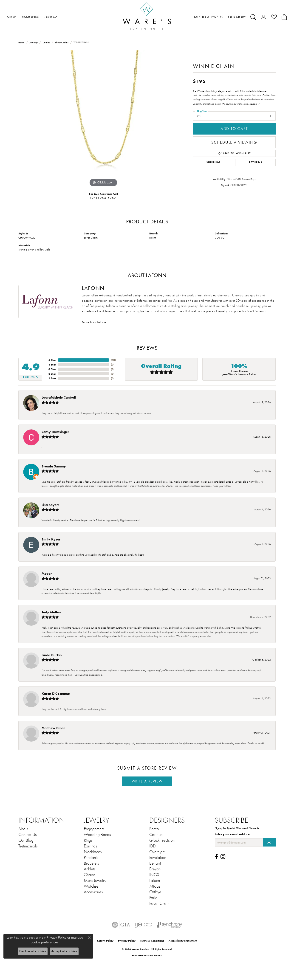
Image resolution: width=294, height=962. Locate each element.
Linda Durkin (52, 655)
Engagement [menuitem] (94, 828)
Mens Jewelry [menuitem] (95, 880)
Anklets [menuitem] (89, 869)
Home (21, 42)
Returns (255, 162)
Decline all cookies (32, 951)
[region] (103, 119)
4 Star (52, 364)
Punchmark (154, 955)
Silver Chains (61, 42)
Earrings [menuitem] (90, 846)
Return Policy (105, 940)
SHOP (11, 17)
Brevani (155, 869)
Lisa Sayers (50, 505)
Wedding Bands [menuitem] (97, 834)
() (113, 360)
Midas (154, 886)
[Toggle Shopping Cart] (284, 17)
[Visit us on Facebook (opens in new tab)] (216, 856)
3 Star (52, 369)
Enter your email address (232, 834)
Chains (46, 42)
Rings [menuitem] (88, 840)
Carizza (156, 834)
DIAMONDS (29, 17)
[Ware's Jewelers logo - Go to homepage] (147, 17)
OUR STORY (237, 17)
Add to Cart (234, 128)
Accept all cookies (64, 951)
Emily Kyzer (51, 539)
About (23, 828)
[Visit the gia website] (121, 925)
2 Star (52, 373)
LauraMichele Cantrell (59, 397)
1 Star (52, 378)
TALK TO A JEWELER (208, 17)
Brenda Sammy (54, 466)
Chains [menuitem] (89, 874)
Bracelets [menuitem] (91, 863)
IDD (152, 846)
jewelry (33, 42)
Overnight (157, 851)
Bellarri (155, 863)
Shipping (213, 162)
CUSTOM (50, 17)
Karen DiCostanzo (56, 693)
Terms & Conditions (152, 940)
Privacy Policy (127, 940)
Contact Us (27, 834)
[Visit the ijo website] (143, 925)
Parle (153, 897)
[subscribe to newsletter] (269, 842)
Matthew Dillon (53, 728)
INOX (154, 874)
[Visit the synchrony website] (169, 925)
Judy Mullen (51, 612)
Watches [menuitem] (91, 886)
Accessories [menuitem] (93, 891)
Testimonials (27, 846)
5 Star (52, 360)
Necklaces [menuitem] (93, 851)
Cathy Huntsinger (55, 432)
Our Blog (26, 840)
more (254, 103)
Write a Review (147, 781)
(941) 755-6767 (103, 198)
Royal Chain (159, 903)
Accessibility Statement (183, 940)
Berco (154, 828)
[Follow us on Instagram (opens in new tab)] (222, 856)
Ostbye (155, 891)
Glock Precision (162, 840)
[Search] (253, 17)
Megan (47, 573)
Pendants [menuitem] (91, 857)
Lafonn (152, 237)
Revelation (157, 857)
